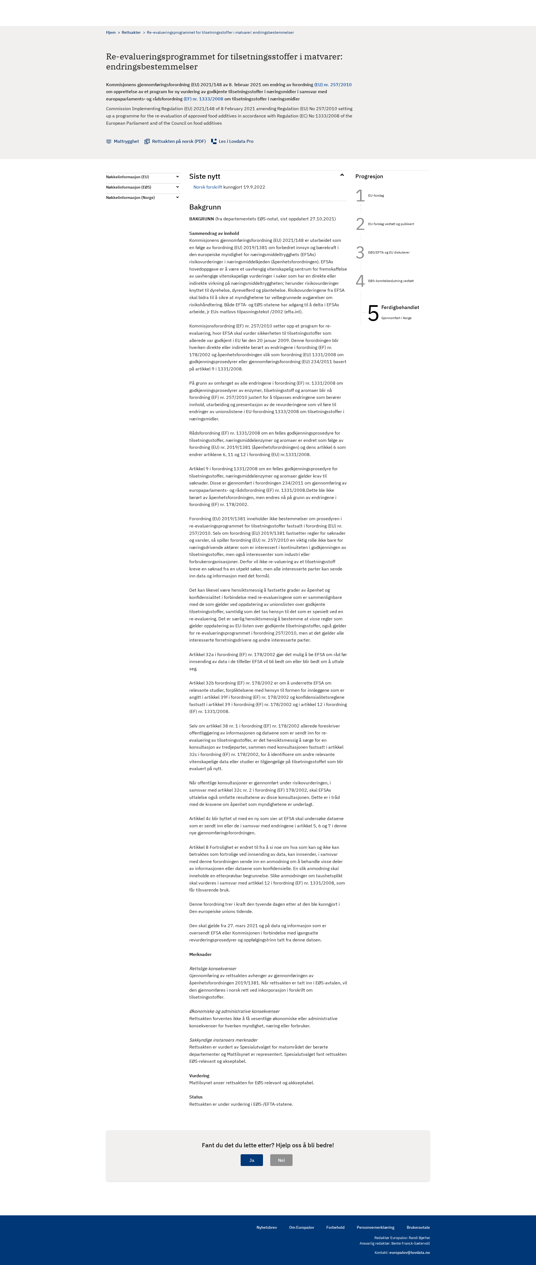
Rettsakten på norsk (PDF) (179, 141)
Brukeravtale (418, 1227)
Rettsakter (131, 32)
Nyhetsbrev (267, 1227)
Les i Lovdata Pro (236, 141)
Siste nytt (204, 176)
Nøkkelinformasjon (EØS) (128, 187)
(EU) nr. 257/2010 (333, 84)
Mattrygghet (126, 141)
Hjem (111, 32)
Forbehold (335, 1227)
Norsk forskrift (207, 187)
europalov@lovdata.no (409, 1252)
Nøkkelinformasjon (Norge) (130, 197)
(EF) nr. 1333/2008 (203, 99)
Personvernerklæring (375, 1227)
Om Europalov (301, 1227)
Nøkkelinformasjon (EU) (127, 176)
